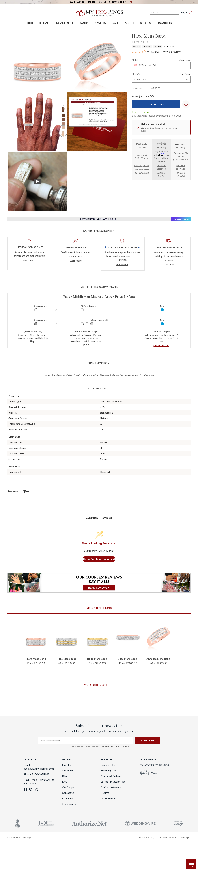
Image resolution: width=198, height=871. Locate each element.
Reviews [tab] (12, 491)
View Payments (141, 165)
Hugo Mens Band (36, 658)
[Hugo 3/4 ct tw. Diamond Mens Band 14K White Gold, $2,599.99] (67, 637)
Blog (64, 776)
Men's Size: (161, 73)
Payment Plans (108, 764)
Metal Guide (185, 60)
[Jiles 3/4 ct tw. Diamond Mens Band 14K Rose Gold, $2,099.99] (128, 637)
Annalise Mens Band (158, 658)
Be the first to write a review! (99, 559)
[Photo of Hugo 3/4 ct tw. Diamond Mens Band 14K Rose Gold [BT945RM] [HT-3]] (37, 121)
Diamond (147, 46)
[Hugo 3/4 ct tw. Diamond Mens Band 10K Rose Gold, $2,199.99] (36, 637)
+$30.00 (155, 88)
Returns (105, 792)
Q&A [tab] (26, 491)
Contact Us (68, 792)
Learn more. (29, 260)
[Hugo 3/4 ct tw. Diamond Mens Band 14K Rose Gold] (97, 121)
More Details (169, 46)
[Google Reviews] (178, 823)
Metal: (161, 60)
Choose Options (36, 649)
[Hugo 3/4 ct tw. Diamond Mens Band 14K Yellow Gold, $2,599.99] (97, 637)
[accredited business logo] (17, 823)
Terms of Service (120, 746)
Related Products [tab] (99, 607)
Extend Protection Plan (113, 781)
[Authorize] (89, 823)
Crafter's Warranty (111, 787)
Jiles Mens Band (127, 658)
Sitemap (184, 837)
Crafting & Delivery (111, 776)
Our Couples (68, 787)
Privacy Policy (107, 746)
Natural (136, 46)
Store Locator (69, 803)
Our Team (67, 770)
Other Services (108, 798)
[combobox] (161, 65)
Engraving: (137, 88)
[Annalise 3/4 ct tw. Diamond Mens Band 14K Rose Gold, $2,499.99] (158, 637)
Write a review (172, 51)
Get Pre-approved (161, 167)
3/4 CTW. (157, 46)
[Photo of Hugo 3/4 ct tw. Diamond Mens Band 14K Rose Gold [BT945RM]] (37, 62)
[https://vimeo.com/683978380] (37, 181)
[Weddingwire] (140, 823)
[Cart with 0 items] (191, 12)
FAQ (64, 781)
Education (67, 798)
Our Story (67, 764)
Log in (184, 12)
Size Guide (185, 74)
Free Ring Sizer (109, 770)
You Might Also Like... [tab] (99, 685)
